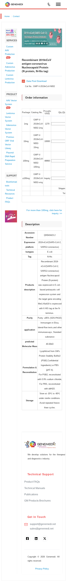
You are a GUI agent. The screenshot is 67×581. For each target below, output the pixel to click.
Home (7, 16)
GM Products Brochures (37, 500)
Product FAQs (32, 481)
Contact (16, 16)
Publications (31, 494)
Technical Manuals (34, 488)
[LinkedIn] (36, 538)
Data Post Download (36, 81)
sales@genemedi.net (41, 528)
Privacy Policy (42, 569)
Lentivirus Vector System (10, 117)
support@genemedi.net (43, 524)
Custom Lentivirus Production (10, 79)
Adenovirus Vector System (10, 129)
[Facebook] (27, 538)
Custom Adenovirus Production (10, 67)
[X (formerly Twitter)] (45, 538)
